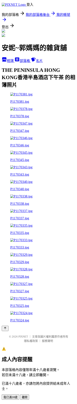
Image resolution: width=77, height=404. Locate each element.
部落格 (25, 61)
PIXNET (23, 336)
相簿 (11, 61)
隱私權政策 (31, 340)
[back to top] (5, 328)
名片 (39, 61)
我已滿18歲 (10, 397)
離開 (24, 397)
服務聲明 (47, 340)
